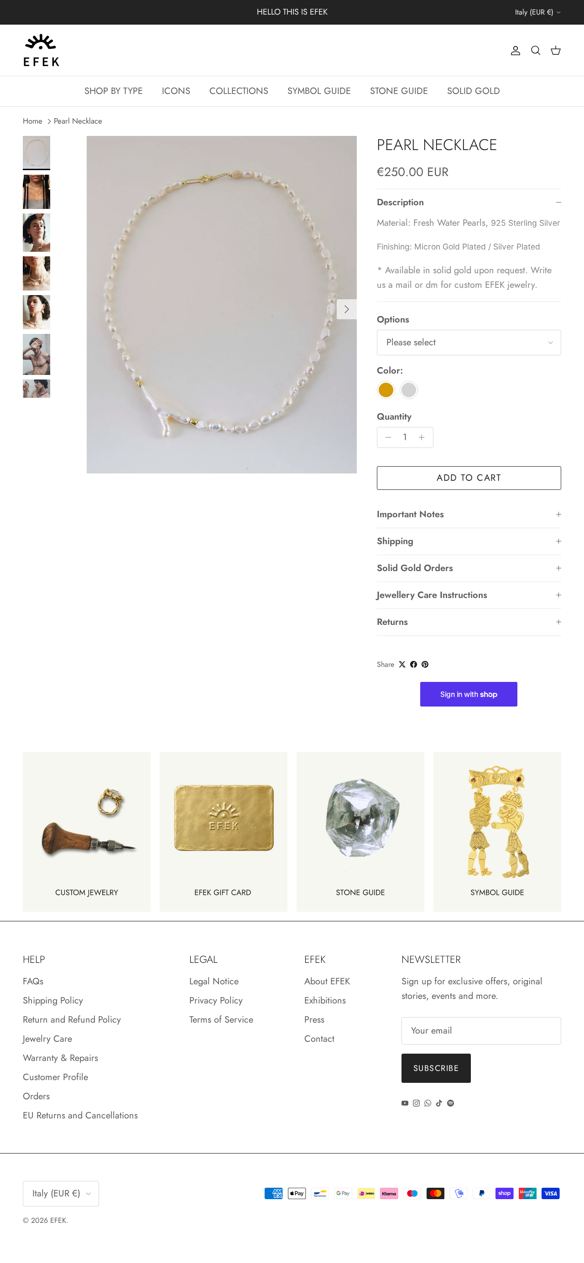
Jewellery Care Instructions (432, 595)
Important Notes (410, 514)
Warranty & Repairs (60, 1058)
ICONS (176, 91)
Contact (319, 1038)
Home (32, 121)
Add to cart (469, 477)
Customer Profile (55, 1077)
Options (393, 319)
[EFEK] (41, 50)
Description (400, 202)
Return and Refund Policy (72, 1019)
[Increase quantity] (424, 437)
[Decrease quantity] (386, 437)
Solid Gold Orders (415, 568)
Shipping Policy (53, 1000)
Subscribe (436, 1068)
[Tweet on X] (402, 664)
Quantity (394, 417)
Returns (392, 622)
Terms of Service (221, 1019)
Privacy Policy (216, 1000)
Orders (36, 1096)
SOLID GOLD (473, 91)
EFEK (58, 1220)
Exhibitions (325, 1000)
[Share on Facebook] (413, 664)
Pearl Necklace (78, 121)
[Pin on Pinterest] (425, 664)
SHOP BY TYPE (113, 91)
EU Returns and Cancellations (80, 1115)
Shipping (395, 541)
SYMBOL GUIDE (319, 91)
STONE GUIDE (399, 91)
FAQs (33, 981)
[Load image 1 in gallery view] (222, 304)
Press (314, 1019)
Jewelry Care (47, 1038)
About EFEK (327, 981)
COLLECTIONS (238, 91)
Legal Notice (214, 981)
